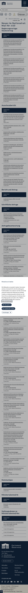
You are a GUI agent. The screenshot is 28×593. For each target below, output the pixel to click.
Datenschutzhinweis (7, 301)
